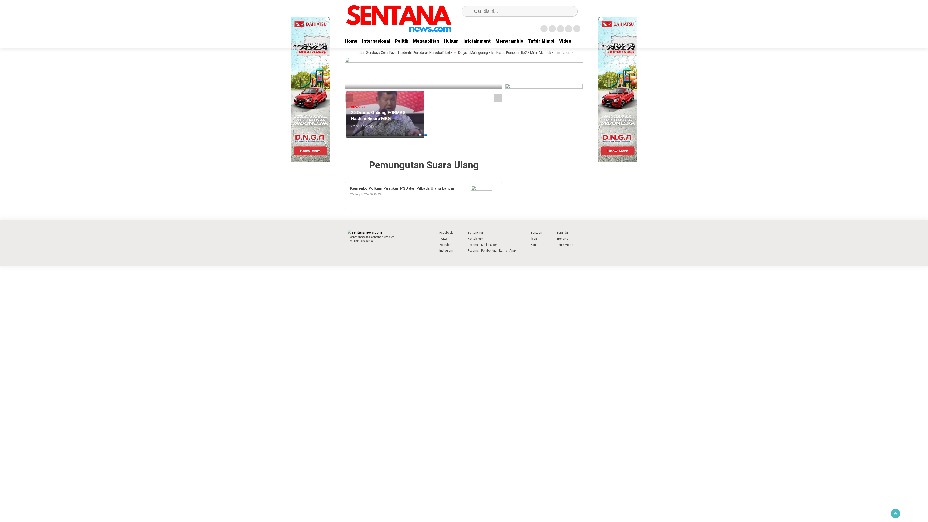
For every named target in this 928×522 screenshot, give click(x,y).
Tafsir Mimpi (541, 41)
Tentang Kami (477, 233)
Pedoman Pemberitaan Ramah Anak (492, 250)
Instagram (446, 250)
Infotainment (477, 41)
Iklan (534, 239)
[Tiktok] (576, 28)
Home (351, 41)
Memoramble (509, 41)
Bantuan (536, 233)
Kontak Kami (476, 239)
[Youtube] (568, 28)
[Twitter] (552, 28)
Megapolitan (426, 41)
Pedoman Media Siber (482, 245)
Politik (401, 41)
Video (565, 41)
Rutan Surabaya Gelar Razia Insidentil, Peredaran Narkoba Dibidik (386, 53)
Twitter (444, 239)
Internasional (376, 41)
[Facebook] (544, 28)
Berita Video (565, 245)
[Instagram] (560, 28)
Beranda (562, 233)
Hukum (451, 41)
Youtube (444, 245)
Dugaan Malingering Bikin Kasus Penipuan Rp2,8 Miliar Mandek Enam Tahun (496, 53)
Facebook (446, 233)
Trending (562, 239)
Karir (534, 245)
